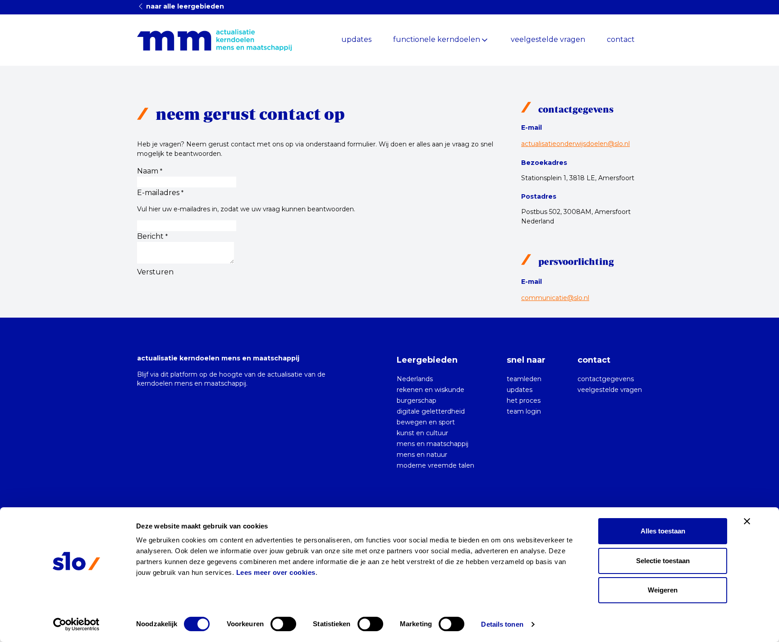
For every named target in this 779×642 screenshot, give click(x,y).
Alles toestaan (663, 531)
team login (524, 411)
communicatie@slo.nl (555, 298)
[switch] (283, 624)
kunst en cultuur (422, 433)
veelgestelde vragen (548, 39)
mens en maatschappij (432, 444)
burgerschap (416, 400)
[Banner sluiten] (747, 521)
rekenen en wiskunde (430, 390)
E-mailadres (160, 192)
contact (621, 39)
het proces (524, 400)
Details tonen (502, 624)
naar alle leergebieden (184, 6)
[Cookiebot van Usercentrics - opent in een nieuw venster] (76, 624)
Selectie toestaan (663, 561)
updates (356, 39)
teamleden (524, 379)
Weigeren (663, 590)
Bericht (152, 236)
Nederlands (415, 379)
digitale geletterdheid (431, 411)
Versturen (155, 272)
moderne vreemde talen (435, 465)
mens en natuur (422, 455)
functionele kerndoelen (436, 39)
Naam (149, 171)
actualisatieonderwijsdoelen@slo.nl (575, 144)
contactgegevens (605, 379)
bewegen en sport (426, 422)
